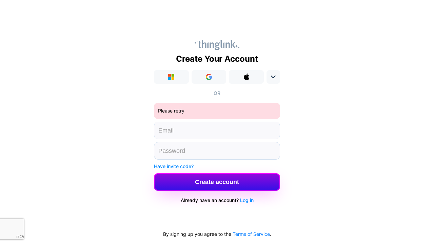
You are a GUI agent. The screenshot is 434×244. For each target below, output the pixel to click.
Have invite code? (174, 166)
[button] (209, 77)
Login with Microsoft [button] (171, 77)
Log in (247, 200)
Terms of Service (251, 234)
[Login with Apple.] (246, 77)
